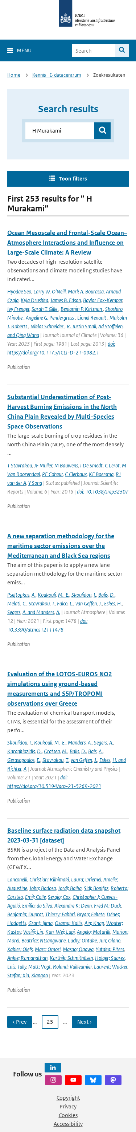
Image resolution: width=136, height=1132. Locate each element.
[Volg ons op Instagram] (53, 1080)
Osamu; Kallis (68, 923)
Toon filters (73, 178)
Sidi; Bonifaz (96, 888)
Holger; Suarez (110, 957)
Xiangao (39, 975)
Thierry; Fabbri (60, 914)
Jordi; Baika (70, 888)
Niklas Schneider (47, 326)
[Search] (122, 50)
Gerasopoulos (20, 759)
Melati (13, 603)
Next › (84, 1021)
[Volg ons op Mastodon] (113, 1080)
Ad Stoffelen (110, 326)
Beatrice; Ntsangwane (43, 940)
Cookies (68, 1115)
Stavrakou (39, 603)
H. (119, 603)
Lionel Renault (92, 317)
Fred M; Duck (107, 905)
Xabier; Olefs (20, 949)
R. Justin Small (81, 326)
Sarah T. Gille (45, 308)
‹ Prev (19, 1021)
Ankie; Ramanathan (27, 957)
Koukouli (47, 594)
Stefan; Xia (18, 975)
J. (100, 603)
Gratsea (52, 751)
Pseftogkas (18, 594)
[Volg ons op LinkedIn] (53, 1068)
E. (38, 759)
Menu (24, 50)
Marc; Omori (48, 949)
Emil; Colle (35, 896)
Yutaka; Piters (110, 949)
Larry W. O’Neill (49, 291)
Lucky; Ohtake (82, 940)
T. (53, 603)
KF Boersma (101, 474)
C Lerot (112, 465)
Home (13, 75)
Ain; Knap (94, 923)
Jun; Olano (109, 940)
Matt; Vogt (39, 966)
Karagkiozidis (21, 751)
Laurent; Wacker (110, 966)
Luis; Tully (16, 966)
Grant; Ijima (40, 923)
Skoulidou (81, 594)
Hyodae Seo (19, 291)
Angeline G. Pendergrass (50, 317)
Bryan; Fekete (90, 914)
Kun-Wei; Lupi (60, 931)
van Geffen (86, 603)
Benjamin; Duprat (25, 914)
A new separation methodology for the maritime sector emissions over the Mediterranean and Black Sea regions (60, 546)
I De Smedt (91, 465)
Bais (92, 751)
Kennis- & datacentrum (56, 75)
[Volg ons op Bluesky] (93, 1080)
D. (112, 594)
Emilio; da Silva (37, 905)
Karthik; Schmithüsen (71, 957)
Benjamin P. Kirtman (82, 308)
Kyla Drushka (34, 300)
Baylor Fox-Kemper (102, 300)
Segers (13, 612)
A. (34, 594)
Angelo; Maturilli (93, 931)
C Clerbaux (76, 474)
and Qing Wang (23, 335)
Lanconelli (17, 879)
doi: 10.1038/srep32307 (102, 491)
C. (24, 603)
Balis (103, 594)
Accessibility (68, 1123)
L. (71, 603)
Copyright (68, 1097)
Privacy (68, 1106)
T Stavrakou (19, 465)
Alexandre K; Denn (73, 905)
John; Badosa (42, 888)
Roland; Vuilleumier (72, 966)
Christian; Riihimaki (49, 879)
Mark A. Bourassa (86, 291)
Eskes (109, 603)
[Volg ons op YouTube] (73, 1080)
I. (95, 594)
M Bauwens (66, 465)
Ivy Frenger (18, 308)
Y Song (35, 482)
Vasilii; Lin (33, 931)
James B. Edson (65, 300)
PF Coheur (52, 474)
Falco (62, 603)
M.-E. (63, 594)
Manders (77, 742)
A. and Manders (38, 612)
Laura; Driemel (86, 879)
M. (64, 751)
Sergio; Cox (59, 896)
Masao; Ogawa (78, 949)
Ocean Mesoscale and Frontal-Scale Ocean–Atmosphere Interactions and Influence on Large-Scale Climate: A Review (67, 242)
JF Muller (43, 465)
